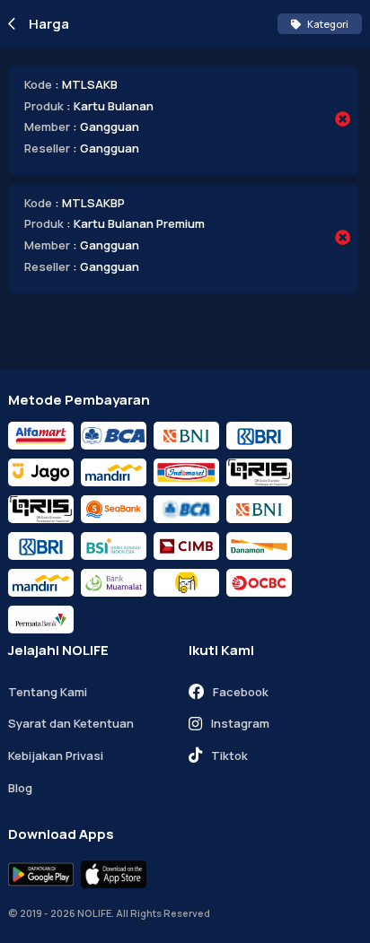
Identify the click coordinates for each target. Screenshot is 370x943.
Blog (20, 788)
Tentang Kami (47, 692)
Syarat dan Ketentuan (71, 723)
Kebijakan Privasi (55, 755)
